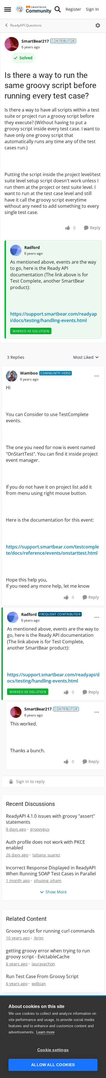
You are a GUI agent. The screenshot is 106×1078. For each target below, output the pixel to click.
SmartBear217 (35, 41)
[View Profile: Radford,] (15, 250)
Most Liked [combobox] (86, 357)
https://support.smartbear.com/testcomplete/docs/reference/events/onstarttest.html (52, 550)
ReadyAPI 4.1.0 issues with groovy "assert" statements (50, 819)
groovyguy (39, 829)
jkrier (39, 938)
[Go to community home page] (33, 9)
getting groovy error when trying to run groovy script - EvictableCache (48, 954)
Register (73, 9)
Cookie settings (53, 1050)
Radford (32, 247)
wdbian (39, 983)
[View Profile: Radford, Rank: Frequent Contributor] (12, 617)
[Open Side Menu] (7, 9)
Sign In (92, 9)
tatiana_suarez (46, 855)
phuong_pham (47, 880)
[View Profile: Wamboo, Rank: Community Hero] (11, 376)
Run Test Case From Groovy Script (42, 976)
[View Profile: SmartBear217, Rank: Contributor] (12, 44)
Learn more (45, 1032)
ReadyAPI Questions (26, 25)
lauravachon (43, 964)
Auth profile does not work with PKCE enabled (45, 845)
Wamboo (29, 373)
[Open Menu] (98, 25)
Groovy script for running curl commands (50, 931)
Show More (56, 892)
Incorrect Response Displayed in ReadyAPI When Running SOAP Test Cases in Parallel (51, 871)
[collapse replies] (53, 368)
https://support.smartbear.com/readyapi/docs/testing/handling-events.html (53, 317)
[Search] (57, 9)
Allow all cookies (53, 1065)
